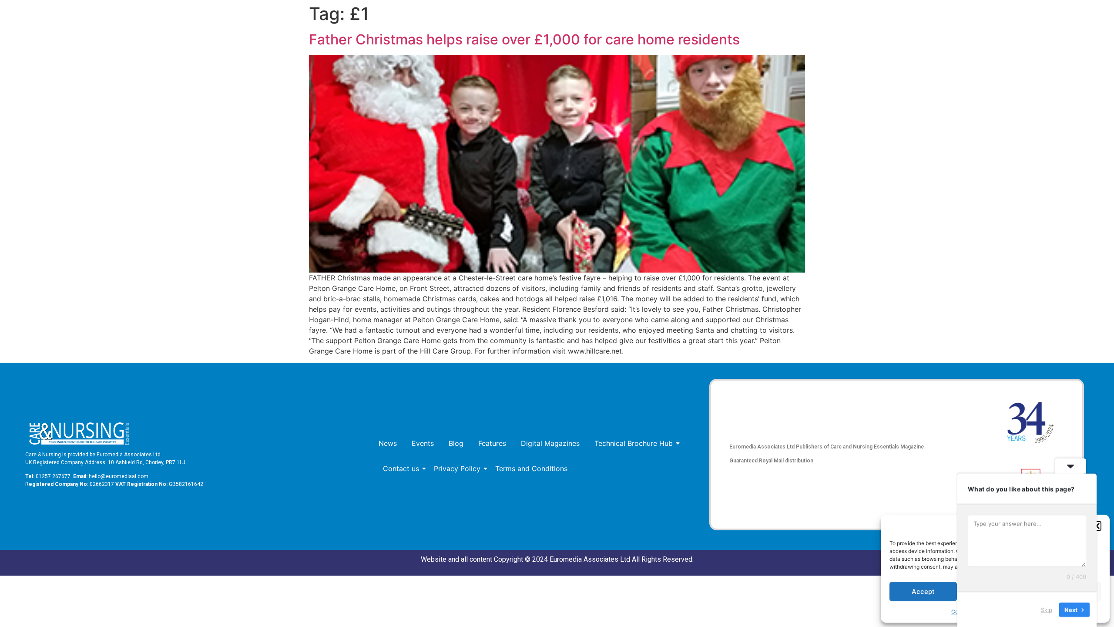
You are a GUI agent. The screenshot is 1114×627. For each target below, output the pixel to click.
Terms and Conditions (531, 468)
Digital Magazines (550, 443)
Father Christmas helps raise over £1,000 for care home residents (524, 39)
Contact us (401, 468)
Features (492, 443)
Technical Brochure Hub (633, 443)
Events (423, 443)
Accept (923, 591)
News (388, 443)
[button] (1096, 526)
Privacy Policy (457, 468)
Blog (456, 443)
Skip (1046, 609)
